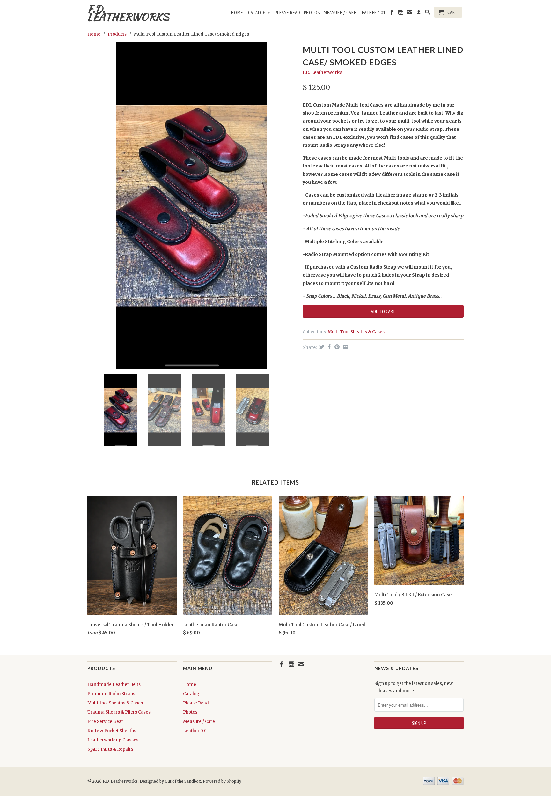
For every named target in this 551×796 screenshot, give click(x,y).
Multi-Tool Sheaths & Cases (356, 332)
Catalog (259, 13)
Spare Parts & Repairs (110, 749)
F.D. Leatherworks (128, 13)
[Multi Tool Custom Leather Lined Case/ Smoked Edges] (191, 205)
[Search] (427, 13)
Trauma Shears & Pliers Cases (119, 712)
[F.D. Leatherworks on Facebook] (392, 13)
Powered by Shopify (222, 781)
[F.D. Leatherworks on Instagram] (401, 13)
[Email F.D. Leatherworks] (410, 13)
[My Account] (419, 13)
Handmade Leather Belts (114, 684)
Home (237, 13)
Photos (312, 13)
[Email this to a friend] (345, 346)
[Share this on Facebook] (328, 346)
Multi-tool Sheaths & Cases (115, 703)
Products (117, 34)
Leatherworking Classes (112, 740)
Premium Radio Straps (111, 693)
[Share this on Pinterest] (336, 346)
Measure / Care (340, 13)
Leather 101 (373, 13)
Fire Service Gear (105, 721)
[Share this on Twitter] (321, 346)
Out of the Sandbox (183, 781)
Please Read (287, 13)
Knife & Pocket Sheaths (111, 730)
